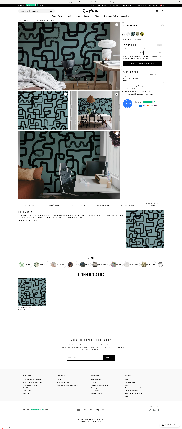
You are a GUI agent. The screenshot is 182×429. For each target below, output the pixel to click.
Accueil (20, 20)
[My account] (157, 11)
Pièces (97, 16)
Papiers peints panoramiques (32, 382)
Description (29, 205)
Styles (78, 16)
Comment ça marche (103, 205)
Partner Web (95, 391)
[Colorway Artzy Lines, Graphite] (123, 34)
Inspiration (125, 16)
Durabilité (94, 382)
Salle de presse (96, 388)
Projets (59, 380)
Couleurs (87, 16)
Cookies (127, 396)
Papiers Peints (57, 16)
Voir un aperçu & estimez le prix (142, 63)
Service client (102, 5)
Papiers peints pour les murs (32, 380)
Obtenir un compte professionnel (67, 385)
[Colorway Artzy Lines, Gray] (128, 34)
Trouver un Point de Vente (133, 388)
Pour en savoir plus (146, 94)
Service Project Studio (64, 382)
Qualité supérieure (79, 205)
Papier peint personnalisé (31, 385)
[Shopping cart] (161, 11)
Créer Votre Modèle (111, 16)
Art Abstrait (40, 20)
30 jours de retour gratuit (152, 204)
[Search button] (51, 11)
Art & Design (33, 20)
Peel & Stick (26, 388)
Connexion (153, 5)
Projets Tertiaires (126, 5)
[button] (161, 5)
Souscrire (109, 358)
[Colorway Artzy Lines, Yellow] (142, 34)
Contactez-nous (130, 382)
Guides (93, 5)
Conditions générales (131, 391)
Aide (126, 380)
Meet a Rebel (27, 391)
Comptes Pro (114, 5)
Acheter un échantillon (152, 76)
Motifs (69, 16)
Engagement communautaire (100, 385)
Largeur (132, 50)
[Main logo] (91, 11)
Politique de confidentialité (133, 393)
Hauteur (153, 50)
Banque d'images (96, 393)
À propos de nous (140, 5)
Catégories (26, 20)
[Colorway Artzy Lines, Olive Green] (137, 34)
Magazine (26, 393)
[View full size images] (116, 24)
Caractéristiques (54, 205)
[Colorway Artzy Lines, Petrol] (133, 34)
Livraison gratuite (128, 205)
